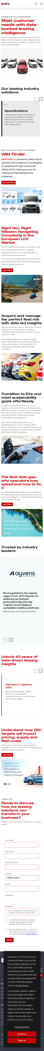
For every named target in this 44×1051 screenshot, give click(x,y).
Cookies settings (22, 1027)
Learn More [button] (7, 270)
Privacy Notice (21, 985)
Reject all (22, 1040)
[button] (41, 99)
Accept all (22, 1034)
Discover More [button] (8, 182)
